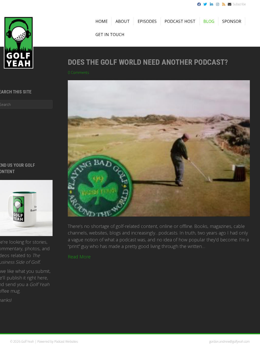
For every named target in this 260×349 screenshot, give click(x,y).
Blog (208, 21)
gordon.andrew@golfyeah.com (229, 341)
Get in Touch (109, 34)
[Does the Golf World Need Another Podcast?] (159, 148)
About (123, 21)
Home (101, 21)
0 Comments (78, 72)
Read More (79, 257)
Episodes (147, 21)
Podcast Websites (66, 341)
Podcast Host (180, 21)
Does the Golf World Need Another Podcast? (148, 62)
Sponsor (231, 21)
